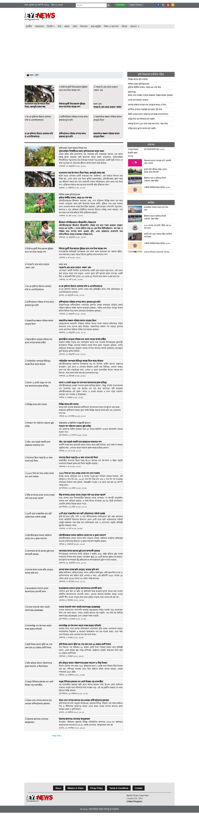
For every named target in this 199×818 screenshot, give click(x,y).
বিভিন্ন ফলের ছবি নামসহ (138, 79)
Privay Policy (96, 788)
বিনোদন (84, 26)
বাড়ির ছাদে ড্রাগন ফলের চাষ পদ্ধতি (142, 128)
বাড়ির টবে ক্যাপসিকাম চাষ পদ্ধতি (141, 118)
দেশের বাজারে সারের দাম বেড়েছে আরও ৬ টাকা (147, 104)
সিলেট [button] (50, 26)
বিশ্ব (59, 26)
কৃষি (36, 75)
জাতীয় (29, 26)
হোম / (32, 75)
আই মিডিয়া (93, 809)
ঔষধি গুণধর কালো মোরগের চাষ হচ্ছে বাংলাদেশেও (148, 114)
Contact (138, 788)
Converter (120, 5)
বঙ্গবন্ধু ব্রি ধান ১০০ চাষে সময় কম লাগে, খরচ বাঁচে (148, 123)
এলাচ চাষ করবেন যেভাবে (138, 100)
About (58, 788)
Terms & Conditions (118, 788)
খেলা (75, 26)
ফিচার (124, 26)
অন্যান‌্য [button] (133, 26)
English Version (136, 5)
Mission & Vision (76, 788)
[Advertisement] (99, 49)
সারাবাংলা (39, 26)
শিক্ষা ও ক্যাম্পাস (111, 26)
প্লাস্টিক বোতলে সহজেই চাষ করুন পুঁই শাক (145, 109)
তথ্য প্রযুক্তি (96, 26)
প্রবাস (66, 26)
